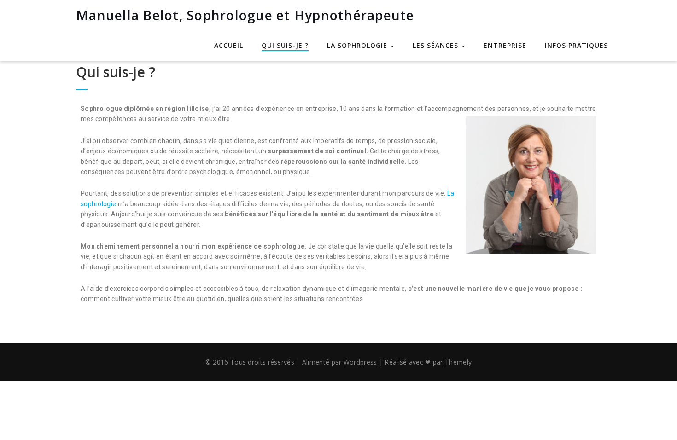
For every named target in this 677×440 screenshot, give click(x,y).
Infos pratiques (576, 45)
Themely (458, 362)
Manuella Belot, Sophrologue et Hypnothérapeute (245, 15)
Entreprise (505, 45)
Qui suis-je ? (285, 45)
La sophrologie (358, 45)
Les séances (437, 45)
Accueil (228, 45)
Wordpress (360, 362)
